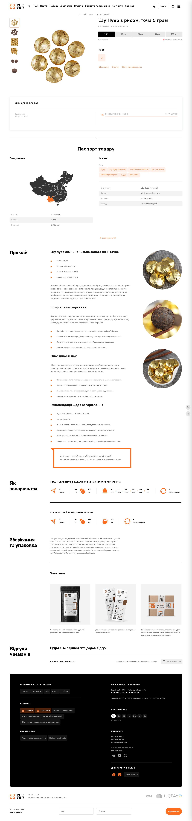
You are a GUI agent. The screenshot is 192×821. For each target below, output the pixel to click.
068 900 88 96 (117, 740)
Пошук (29, 6)
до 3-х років (158, 169)
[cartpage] (173, 6)
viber (125, 755)
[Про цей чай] (188, 407)
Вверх (188, 413)
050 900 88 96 (117, 751)
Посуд (55, 691)
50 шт (157, 34)
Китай (123, 175)
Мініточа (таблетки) (139, 169)
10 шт (123, 34)
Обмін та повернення (97, 6)
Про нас (129, 6)
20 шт (140, 34)
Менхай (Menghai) (109, 175)
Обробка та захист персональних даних (40, 722)
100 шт (174, 34)
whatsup (119, 755)
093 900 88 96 (117, 737)
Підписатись (173, 812)
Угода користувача (30, 716)
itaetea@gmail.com (119, 742)
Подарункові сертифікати (34, 738)
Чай (47, 691)
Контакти (117, 6)
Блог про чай (132, 775)
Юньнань (134, 175)
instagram (119, 774)
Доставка (66, 6)
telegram (113, 755)
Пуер (103, 169)
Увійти (163, 6)
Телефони (154, 6)
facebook (113, 774)
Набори (65, 691)
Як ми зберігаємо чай (53, 716)
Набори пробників (57, 738)
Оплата (78, 6)
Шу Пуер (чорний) (117, 169)
